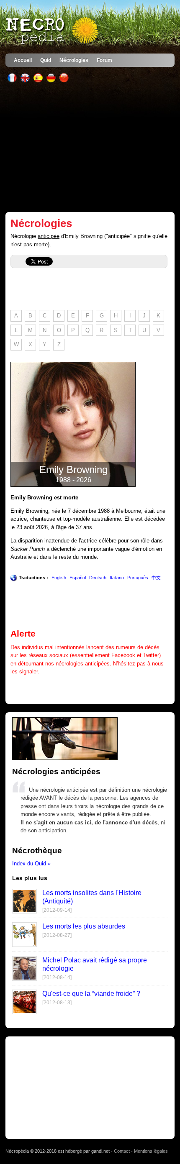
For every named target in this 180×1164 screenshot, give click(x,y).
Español (77, 577)
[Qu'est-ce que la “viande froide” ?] (24, 1012)
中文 (156, 577)
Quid (45, 60)
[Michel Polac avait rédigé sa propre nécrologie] (24, 979)
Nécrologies (73, 60)
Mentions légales (151, 1151)
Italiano (117, 577)
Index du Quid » (31, 863)
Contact (122, 1151)
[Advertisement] (90, 147)
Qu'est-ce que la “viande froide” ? (91, 993)
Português (137, 577)
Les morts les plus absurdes (83, 926)
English (58, 577)
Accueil (23, 60)
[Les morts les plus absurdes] (24, 945)
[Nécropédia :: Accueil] (52, 31)
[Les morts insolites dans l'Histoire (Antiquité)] (24, 911)
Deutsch (97, 577)
